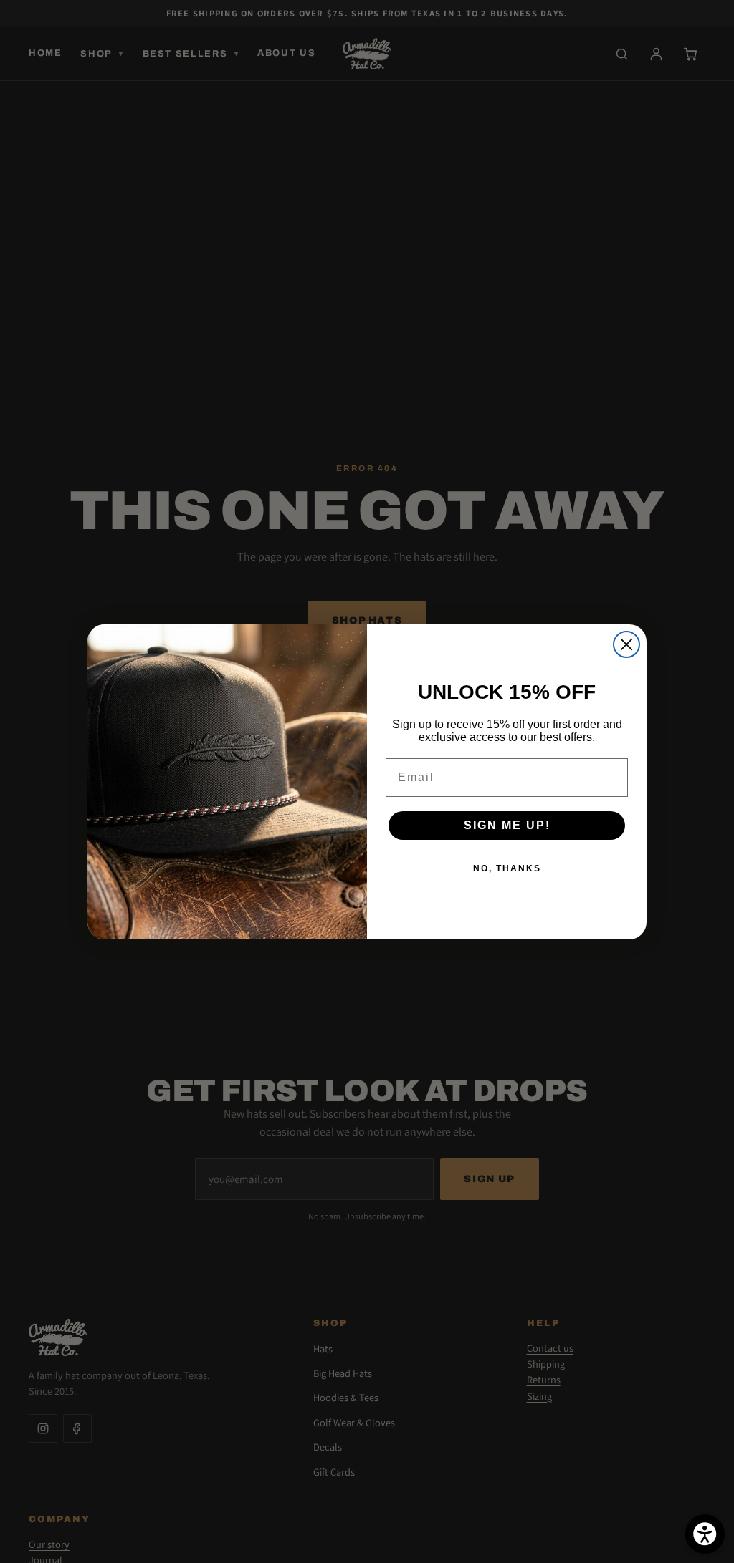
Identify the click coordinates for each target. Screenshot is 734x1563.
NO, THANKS (507, 868)
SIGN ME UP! (507, 825)
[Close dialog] (626, 644)
